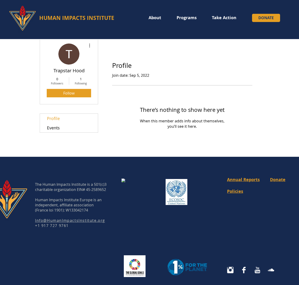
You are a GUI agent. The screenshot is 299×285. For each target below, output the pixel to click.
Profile (53, 118)
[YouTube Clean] (257, 270)
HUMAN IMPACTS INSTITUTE (76, 18)
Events (53, 128)
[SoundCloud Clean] (271, 270)
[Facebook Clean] (244, 270)
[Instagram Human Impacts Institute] (230, 270)
